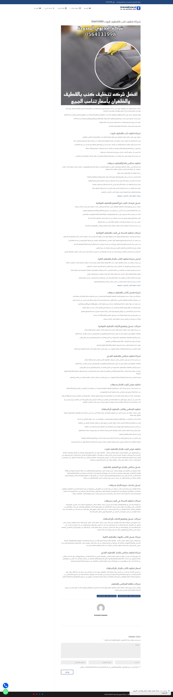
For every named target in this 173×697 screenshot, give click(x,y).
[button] (168, 684)
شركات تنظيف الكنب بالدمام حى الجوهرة (129, 196)
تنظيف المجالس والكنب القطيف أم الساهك (129, 596)
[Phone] (5, 685)
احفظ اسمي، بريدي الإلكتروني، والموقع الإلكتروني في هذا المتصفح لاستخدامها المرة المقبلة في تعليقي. (109, 667)
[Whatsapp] (5, 691)
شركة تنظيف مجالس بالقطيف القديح (106, 596)
